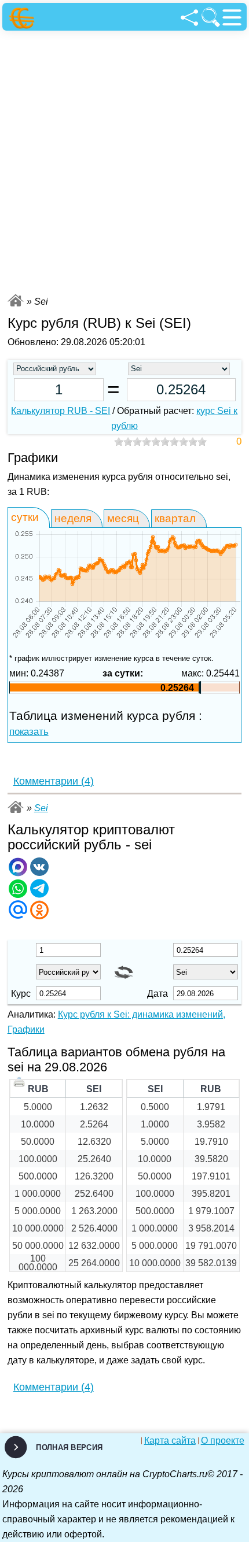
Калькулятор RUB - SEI (60, 411)
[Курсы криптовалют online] (23, 18)
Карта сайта (170, 1440)
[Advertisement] (124, 160)
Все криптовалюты (16, 300)
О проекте (222, 1440)
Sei (41, 808)
